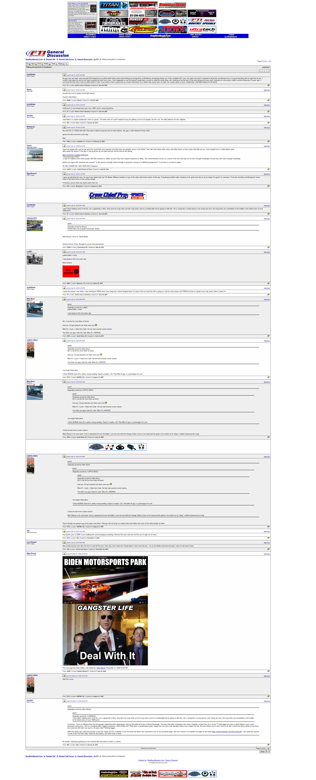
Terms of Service (171, 760)
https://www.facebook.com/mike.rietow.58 (227, 732)
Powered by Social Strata (148, 748)
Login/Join (265, 67)
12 (270, 61)
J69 (28, 531)
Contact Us (142, 760)
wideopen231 (32, 218)
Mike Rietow (31, 553)
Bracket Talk (50, 59)
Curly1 (29, 145)
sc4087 (29, 251)
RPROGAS (31, 127)
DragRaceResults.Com (34, 59)
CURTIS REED (32, 340)
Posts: (65, 85)
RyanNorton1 (32, 173)
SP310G (30, 116)
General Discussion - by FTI (88, 59)
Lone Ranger (32, 542)
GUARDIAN (31, 74)
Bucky (29, 89)
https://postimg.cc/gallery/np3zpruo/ (75, 155)
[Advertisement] (10, 89)
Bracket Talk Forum (66, 59)
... (267, 61)
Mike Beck (31, 299)
